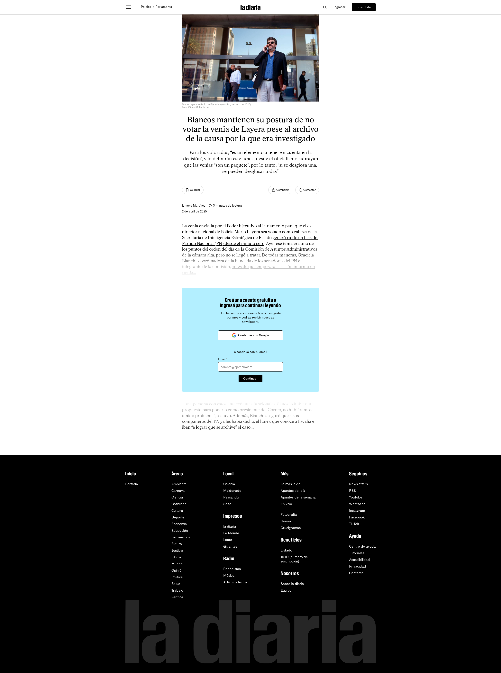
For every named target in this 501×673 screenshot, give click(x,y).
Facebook (357, 517)
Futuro (176, 544)
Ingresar (339, 7)
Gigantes (230, 546)
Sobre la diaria (292, 584)
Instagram (357, 510)
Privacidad (357, 566)
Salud (175, 584)
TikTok (354, 524)
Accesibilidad (359, 560)
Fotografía (289, 514)
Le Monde (231, 533)
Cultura (177, 510)
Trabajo (177, 590)
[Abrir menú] (128, 7)
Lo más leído (290, 484)
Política (146, 7)
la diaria (229, 526)
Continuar (250, 378)
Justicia (177, 550)
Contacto (356, 573)
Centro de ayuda (362, 546)
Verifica (177, 597)
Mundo (177, 564)
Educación (179, 530)
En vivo (286, 504)
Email (222, 359)
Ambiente (179, 484)
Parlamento (164, 7)
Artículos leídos (235, 582)
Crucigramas (291, 528)
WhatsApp (357, 504)
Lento (227, 540)
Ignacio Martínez (193, 205)
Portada (131, 484)
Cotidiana (179, 504)
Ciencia (177, 497)
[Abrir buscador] (324, 7)
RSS (352, 491)
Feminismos (180, 537)
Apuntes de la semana (298, 497)
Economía (179, 524)
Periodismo (232, 569)
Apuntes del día (293, 491)
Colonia (229, 484)
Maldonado (232, 491)
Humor (286, 521)
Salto (227, 504)
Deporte (177, 517)
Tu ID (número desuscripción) (294, 559)
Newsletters (358, 484)
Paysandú (231, 497)
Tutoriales (356, 553)
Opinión (177, 570)
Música (228, 575)
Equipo (286, 590)
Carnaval (178, 491)
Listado (286, 550)
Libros (176, 557)
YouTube (355, 497)
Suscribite (364, 7)
